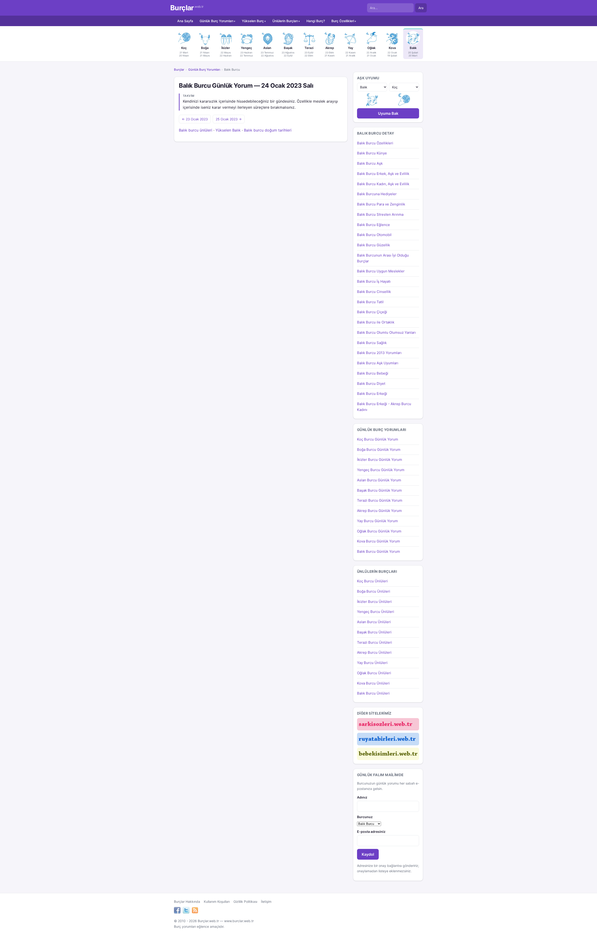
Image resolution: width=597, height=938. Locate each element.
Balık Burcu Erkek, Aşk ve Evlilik (383, 173)
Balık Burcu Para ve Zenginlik (381, 204)
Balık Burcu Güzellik (373, 245)
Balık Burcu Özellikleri (375, 143)
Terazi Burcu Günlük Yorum (379, 500)
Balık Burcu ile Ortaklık (375, 322)
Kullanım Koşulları (217, 901)
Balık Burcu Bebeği (372, 373)
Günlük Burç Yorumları (216, 21)
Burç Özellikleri (342, 21)
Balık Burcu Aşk (370, 163)
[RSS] (195, 911)
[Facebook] (177, 911)
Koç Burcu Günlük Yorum (377, 439)
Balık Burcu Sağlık (372, 342)
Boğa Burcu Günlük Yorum (378, 449)
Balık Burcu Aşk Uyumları (377, 363)
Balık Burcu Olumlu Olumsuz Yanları (386, 332)
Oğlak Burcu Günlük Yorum (379, 531)
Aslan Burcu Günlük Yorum (379, 480)
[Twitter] (186, 911)
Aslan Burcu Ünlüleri (374, 622)
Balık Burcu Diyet (371, 383)
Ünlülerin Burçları (285, 21)
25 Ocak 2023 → (229, 119)
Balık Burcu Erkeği (372, 393)
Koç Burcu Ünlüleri (372, 581)
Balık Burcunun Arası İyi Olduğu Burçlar (383, 258)
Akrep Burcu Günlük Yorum (379, 510)
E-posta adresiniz (371, 832)
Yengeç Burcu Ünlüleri (375, 611)
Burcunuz (365, 817)
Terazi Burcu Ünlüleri (374, 642)
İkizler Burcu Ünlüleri (374, 601)
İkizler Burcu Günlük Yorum (379, 459)
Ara (420, 8)
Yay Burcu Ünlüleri (372, 662)
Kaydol (368, 854)
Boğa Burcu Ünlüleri (373, 591)
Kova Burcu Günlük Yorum (378, 541)
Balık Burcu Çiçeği (372, 312)
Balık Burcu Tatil (370, 302)
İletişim (266, 901)
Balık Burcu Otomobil (374, 235)
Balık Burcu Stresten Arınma (380, 214)
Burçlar (187, 8)
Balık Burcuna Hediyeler (377, 194)
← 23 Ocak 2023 (195, 119)
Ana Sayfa (185, 21)
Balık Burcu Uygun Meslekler (381, 271)
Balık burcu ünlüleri (195, 130)
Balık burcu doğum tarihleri (268, 130)
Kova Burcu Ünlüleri (373, 683)
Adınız (362, 797)
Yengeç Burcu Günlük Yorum (380, 470)
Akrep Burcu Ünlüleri (374, 652)
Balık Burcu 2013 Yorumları (379, 353)
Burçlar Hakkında (187, 901)
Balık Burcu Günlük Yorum (378, 551)
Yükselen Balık (228, 130)
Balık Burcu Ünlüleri (373, 693)
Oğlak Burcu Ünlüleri (374, 673)
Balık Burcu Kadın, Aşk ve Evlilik (383, 184)
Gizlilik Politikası (245, 901)
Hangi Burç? (315, 21)
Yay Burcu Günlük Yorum (377, 521)
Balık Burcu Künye (372, 153)
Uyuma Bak (388, 113)
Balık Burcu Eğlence (373, 224)
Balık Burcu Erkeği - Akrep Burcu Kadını (384, 407)
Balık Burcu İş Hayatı (374, 281)
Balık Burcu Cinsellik (374, 291)
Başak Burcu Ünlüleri (374, 632)
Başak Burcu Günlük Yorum (379, 490)
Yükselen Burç (253, 21)
